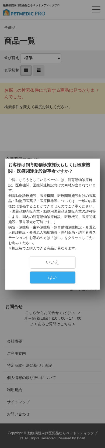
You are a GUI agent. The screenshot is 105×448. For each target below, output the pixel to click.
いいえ (52, 262)
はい (52, 277)
